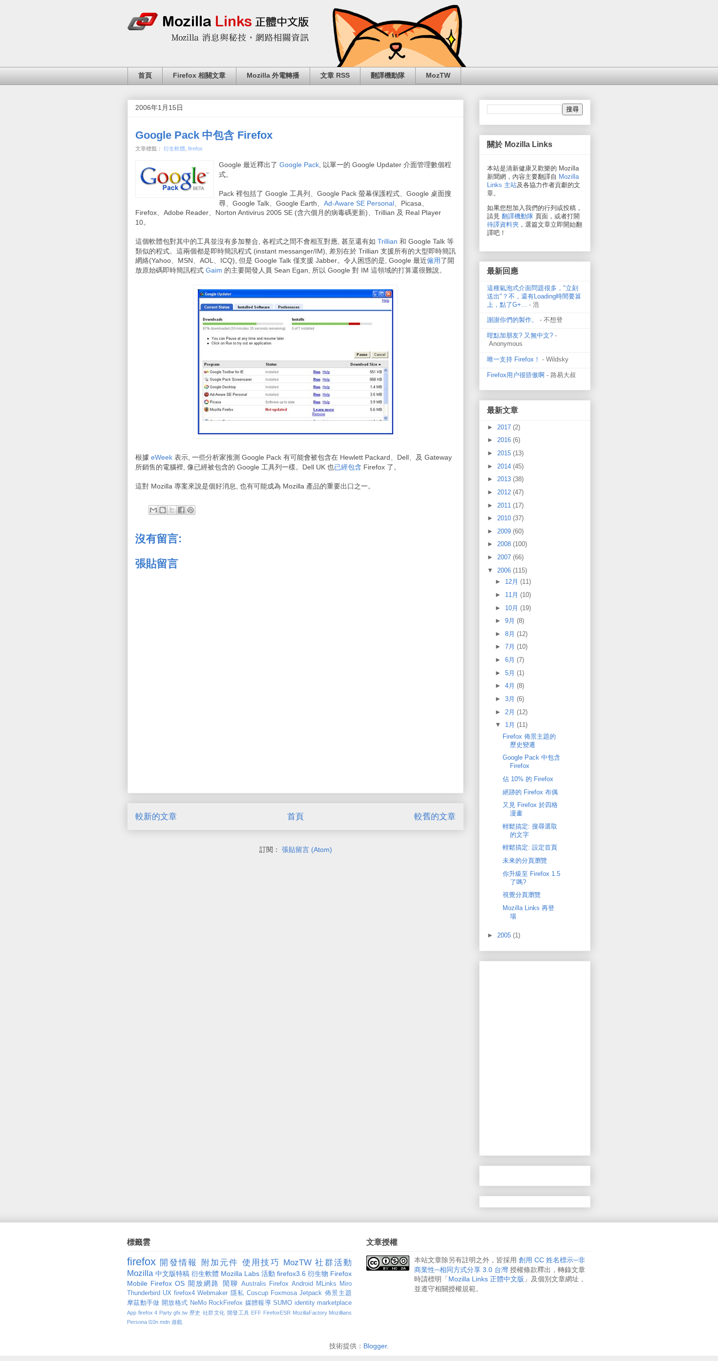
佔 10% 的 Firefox (528, 779)
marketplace (334, 1302)
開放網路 (204, 1283)
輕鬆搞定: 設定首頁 (530, 847)
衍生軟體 (174, 148)
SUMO (282, 1302)
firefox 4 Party (155, 1313)
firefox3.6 (291, 1273)
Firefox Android (291, 1283)
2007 (505, 557)
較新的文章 (156, 816)
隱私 (237, 1293)
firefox (195, 148)
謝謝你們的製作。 (512, 319)
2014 (505, 466)
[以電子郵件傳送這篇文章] (153, 510)
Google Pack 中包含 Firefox (204, 135)
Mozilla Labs (240, 1273)
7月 (511, 646)
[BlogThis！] (163, 510)
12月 (512, 581)
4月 (511, 685)
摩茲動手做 (143, 1302)
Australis (253, 1283)
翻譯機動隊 (388, 75)
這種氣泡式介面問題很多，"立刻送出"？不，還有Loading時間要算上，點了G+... (534, 296)
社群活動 (333, 1262)
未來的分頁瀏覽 (525, 860)
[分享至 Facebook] (181, 510)
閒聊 (230, 1283)
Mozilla (140, 1273)
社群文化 (214, 1313)
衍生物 (318, 1273)
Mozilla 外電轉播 (273, 75)
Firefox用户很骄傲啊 (516, 375)
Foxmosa (284, 1293)
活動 (268, 1273)
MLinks (326, 1283)
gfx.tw (180, 1313)
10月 (512, 608)
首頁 (145, 75)
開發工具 (238, 1313)
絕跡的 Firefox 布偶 (530, 792)
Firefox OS (167, 1283)
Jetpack (310, 1293)
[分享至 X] (172, 510)
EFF (256, 1313)
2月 (511, 712)
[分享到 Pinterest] (190, 510)
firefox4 (184, 1293)
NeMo (198, 1302)
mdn (165, 1322)
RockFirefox (226, 1302)
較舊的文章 (435, 816)
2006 (505, 570)
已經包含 (347, 467)
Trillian (388, 241)
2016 (505, 440)
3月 (511, 698)
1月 (511, 724)
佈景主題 (338, 1293)
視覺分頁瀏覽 (522, 894)
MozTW (438, 75)
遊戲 (176, 1322)
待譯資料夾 (503, 224)
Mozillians (340, 1313)
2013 (505, 479)
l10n (153, 1322)
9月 (511, 620)
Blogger (375, 1346)
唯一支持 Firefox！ (513, 359)
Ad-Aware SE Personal (359, 203)
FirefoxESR (277, 1313)
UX (167, 1293)
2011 (505, 505)
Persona (137, 1322)
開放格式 (175, 1302)
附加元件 (220, 1262)
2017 (505, 427)
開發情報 (178, 1262)
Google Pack (299, 165)
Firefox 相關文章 (199, 75)
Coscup (257, 1293)
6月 (511, 659)
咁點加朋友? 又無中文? (520, 335)
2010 (505, 518)
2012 (505, 492)
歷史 (195, 1313)
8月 (511, 634)
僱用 (434, 260)
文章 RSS (335, 75)
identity (305, 1302)
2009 (505, 531)
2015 (505, 453)
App (131, 1313)
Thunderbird (143, 1293)
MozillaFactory (310, 1313)
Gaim (215, 270)
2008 (505, 544)
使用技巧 (261, 1262)
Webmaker (212, 1293)
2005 (505, 935)
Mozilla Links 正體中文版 (486, 1279)
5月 (511, 673)
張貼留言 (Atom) (307, 849)
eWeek (161, 457)
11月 (512, 594)
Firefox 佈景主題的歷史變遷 (529, 740)
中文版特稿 (172, 1273)
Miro (345, 1283)
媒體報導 (258, 1302)
